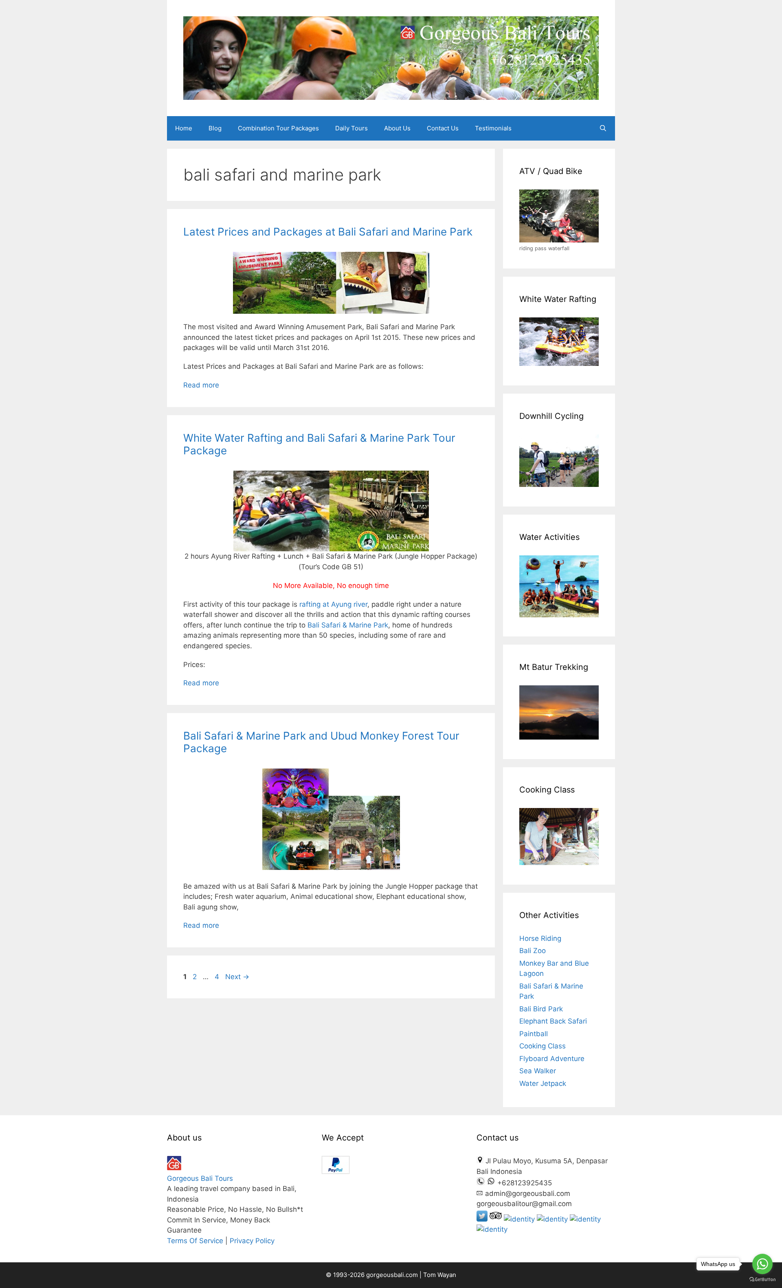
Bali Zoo (532, 951)
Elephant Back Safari (553, 1021)
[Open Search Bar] (603, 128)
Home (183, 128)
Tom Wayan (439, 1275)
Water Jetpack (542, 1083)
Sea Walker (537, 1071)
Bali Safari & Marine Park (348, 625)
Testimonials (493, 128)
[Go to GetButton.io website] (762, 1279)
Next (237, 977)
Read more (201, 385)
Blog (215, 128)
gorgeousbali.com (393, 1275)
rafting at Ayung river (333, 604)
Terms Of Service (195, 1241)
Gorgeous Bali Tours (200, 1178)
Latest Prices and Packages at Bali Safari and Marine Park (327, 231)
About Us (397, 128)
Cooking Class (542, 1046)
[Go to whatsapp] (762, 1264)
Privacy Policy (252, 1241)
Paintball (533, 1034)
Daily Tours (351, 128)
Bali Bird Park (541, 1009)
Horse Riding (540, 938)
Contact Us (443, 128)
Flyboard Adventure (551, 1059)
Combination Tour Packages (278, 128)
